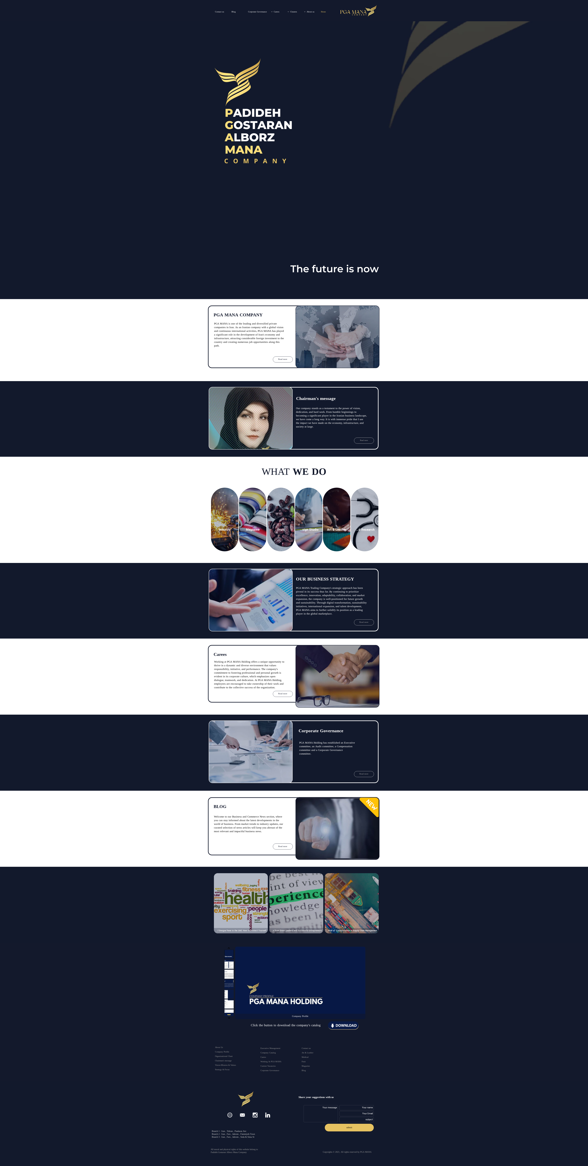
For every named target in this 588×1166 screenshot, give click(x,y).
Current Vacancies (268, 1066)
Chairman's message (223, 1060)
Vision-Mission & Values (225, 1065)
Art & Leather (307, 1053)
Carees (276, 12)
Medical (305, 1057)
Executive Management (270, 1048)
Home (323, 12)
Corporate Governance (257, 12)
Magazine (306, 1066)
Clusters (293, 12)
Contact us (219, 12)
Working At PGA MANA (270, 1061)
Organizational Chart (224, 1056)
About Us (219, 1047)
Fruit (304, 1061)
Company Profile (222, 1052)
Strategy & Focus (222, 1069)
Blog (234, 12)
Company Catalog (268, 1053)
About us (310, 12)
